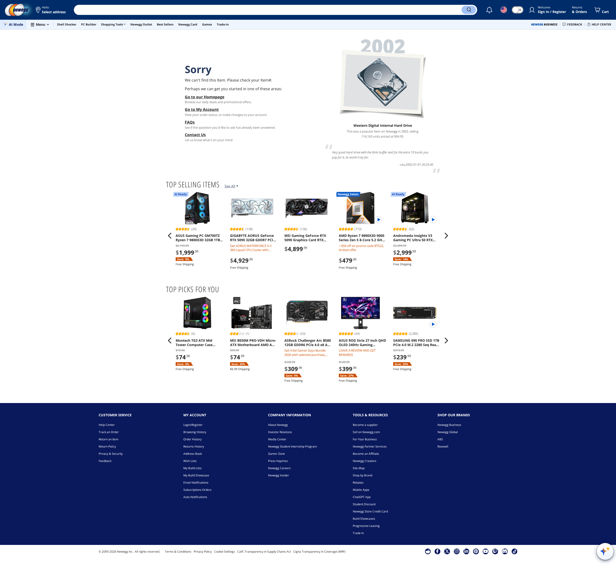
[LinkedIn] (466, 551)
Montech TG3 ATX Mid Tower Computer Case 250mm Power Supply (194, 342)
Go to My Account (202, 109)
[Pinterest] (476, 551)
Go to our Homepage (204, 97)
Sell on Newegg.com (366, 432)
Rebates (358, 482)
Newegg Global (447, 432)
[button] (51, 9)
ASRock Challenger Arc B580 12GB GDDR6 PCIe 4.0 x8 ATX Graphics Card (308, 342)
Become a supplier (365, 425)
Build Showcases (364, 519)
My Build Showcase (196, 475)
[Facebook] (437, 551)
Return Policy (107, 446)
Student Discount (364, 504)
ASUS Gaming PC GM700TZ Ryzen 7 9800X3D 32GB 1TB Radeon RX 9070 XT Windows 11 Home (198, 238)
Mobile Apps (361, 490)
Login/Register (193, 425)
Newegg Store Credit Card (370, 511)
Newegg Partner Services (370, 446)
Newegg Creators (364, 461)
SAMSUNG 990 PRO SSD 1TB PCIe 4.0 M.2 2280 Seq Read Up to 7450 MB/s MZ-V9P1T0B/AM (416, 342)
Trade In (358, 533)
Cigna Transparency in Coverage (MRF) (319, 551)
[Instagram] (457, 551)
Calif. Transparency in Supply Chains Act (264, 551)
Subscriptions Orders (197, 490)
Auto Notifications (195, 497)
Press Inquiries (278, 461)
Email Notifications (195, 482)
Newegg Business (449, 425)
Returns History (193, 446)
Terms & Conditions (178, 551)
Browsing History (194, 432)
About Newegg (278, 425)
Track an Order (109, 432)
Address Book (192, 454)
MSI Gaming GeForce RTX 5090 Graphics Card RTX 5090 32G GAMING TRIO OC (306, 238)
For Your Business (365, 439)
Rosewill (442, 446)
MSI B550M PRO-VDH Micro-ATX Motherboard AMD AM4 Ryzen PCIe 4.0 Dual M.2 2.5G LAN (253, 342)
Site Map (359, 468)
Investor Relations (280, 432)
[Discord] (504, 551)
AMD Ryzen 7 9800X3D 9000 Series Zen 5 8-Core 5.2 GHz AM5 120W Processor (361, 238)
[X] (447, 551)
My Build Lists (192, 468)
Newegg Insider (278, 475)
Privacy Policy (203, 551)
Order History (192, 439)
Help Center (107, 425)
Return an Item (108, 439)
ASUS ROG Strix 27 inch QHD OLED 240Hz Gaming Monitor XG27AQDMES (362, 342)
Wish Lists (190, 461)
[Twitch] (495, 551)
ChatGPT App (362, 497)
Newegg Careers (279, 468)
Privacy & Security (111, 454)
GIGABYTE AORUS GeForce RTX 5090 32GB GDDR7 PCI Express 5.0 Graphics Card (252, 238)
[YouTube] (485, 551)
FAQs (190, 122)
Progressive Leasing (366, 526)
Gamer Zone (276, 454)
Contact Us (195, 134)
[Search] (469, 10)
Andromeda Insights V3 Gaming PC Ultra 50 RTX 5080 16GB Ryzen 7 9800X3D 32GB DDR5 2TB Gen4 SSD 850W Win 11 (416, 238)
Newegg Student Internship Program (292, 446)
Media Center (277, 439)
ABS (440, 439)
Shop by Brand (362, 475)
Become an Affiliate (366, 454)
